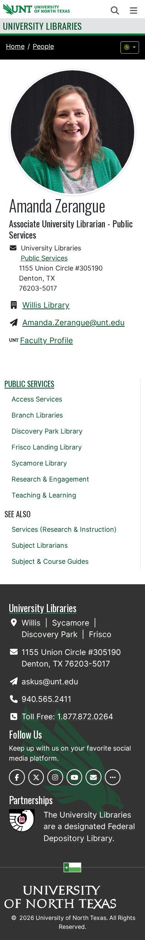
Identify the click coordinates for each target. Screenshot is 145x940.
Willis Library (46, 305)
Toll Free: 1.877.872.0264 (67, 716)
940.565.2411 (46, 699)
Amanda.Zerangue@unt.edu (73, 322)
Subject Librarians (40, 545)
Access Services (37, 399)
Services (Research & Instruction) (64, 529)
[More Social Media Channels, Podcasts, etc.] (113, 777)
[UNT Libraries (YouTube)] (75, 777)
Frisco (100, 634)
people (43, 46)
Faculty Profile (46, 340)
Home (15, 46)
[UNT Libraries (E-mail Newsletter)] (94, 777)
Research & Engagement (50, 479)
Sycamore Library (39, 463)
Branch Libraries (37, 415)
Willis (32, 622)
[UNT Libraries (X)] (36, 777)
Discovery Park (51, 634)
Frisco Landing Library (47, 447)
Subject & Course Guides (50, 561)
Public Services (44, 258)
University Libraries (42, 25)
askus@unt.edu (50, 681)
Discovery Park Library (47, 431)
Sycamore (71, 622)
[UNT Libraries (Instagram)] (55, 777)
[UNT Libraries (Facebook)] (17, 777)
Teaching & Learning (44, 495)
